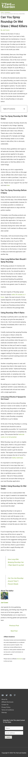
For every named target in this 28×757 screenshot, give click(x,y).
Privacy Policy (5, 707)
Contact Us (4, 704)
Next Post (14, 631)
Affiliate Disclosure (7, 702)
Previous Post (14, 625)
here (8, 185)
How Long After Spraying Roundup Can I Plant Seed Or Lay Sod (16, 562)
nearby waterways (17, 458)
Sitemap (4, 712)
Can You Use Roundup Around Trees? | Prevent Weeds (15, 581)
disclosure (20, 658)
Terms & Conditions (7, 710)
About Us (4, 699)
